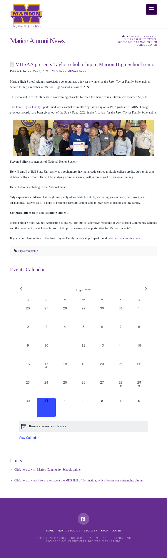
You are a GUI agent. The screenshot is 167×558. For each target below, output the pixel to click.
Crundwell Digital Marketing (94, 541)
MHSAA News (76, 71)
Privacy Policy (69, 530)
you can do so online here (124, 238)
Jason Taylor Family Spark (32, 107)
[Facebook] (83, 519)
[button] (151, 9)
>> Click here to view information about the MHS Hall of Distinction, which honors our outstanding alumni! (77, 480)
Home (50, 530)
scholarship (31, 250)
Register (90, 530)
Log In (116, 530)
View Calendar (29, 437)
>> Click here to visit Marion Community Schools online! (46, 469)
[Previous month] (21, 288)
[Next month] (145, 288)
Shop (104, 530)
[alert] (84, 426)
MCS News (59, 71)
